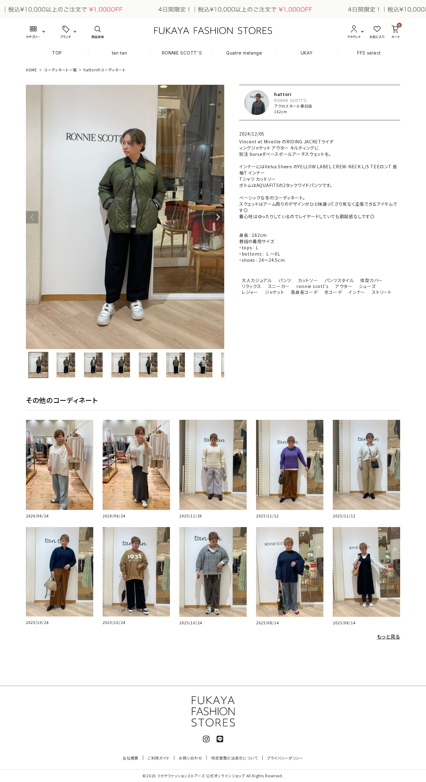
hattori (283, 94)
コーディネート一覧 (60, 69)
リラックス (251, 286)
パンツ (284, 280)
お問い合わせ (190, 757)
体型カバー (371, 280)
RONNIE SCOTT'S (182, 52)
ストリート (382, 292)
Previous (32, 217)
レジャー (250, 292)
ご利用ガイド (159, 757)
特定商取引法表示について (234, 757)
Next (218, 217)
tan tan (119, 52)
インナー (356, 292)
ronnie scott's (312, 286)
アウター (343, 286)
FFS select (369, 52)
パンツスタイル (339, 280)
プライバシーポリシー (285, 757)
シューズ (367, 286)
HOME (31, 69)
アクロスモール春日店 (293, 105)
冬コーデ (333, 292)
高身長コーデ (304, 292)
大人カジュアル (257, 280)
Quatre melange (244, 52)
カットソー (308, 280)
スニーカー (279, 286)
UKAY (307, 52)
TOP (57, 52)
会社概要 (130, 757)
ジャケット (274, 292)
